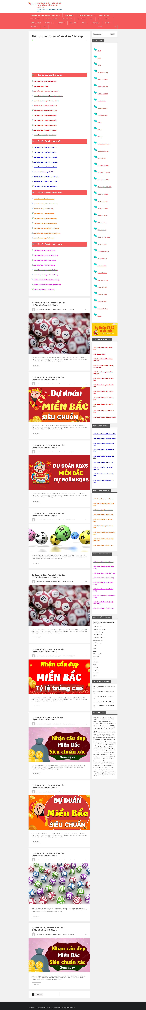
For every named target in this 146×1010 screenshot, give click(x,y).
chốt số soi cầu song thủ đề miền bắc (45, 110)
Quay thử (33, 26)
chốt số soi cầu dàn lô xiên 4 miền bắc (45, 167)
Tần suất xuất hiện (103, 251)
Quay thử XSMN (102, 294)
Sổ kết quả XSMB (103, 79)
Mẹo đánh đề (112, 737)
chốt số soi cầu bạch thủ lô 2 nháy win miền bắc (48, 96)
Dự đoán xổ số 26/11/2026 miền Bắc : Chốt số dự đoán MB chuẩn (48, 576)
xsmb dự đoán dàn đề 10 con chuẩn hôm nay (103, 692)
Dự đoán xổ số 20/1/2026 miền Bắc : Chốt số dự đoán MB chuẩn (48, 854)
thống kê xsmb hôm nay (101, 774)
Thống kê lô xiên (103, 208)
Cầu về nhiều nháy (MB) (104, 187)
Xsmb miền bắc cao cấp (86, 15)
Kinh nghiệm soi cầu (52, 19)
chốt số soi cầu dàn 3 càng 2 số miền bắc (46, 176)
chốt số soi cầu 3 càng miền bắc (44, 172)
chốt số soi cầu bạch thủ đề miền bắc (45, 105)
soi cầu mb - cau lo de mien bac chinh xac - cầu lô (48, 309)
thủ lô (46, 86)
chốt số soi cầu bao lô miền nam (44, 213)
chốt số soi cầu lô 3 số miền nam (44, 238)
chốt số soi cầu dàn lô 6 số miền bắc (45, 147)
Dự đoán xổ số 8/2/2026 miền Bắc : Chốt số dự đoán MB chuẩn (48, 718)
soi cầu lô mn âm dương (102, 756)
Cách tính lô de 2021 (108, 718)
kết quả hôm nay (36, 23)
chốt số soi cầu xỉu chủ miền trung (44, 250)
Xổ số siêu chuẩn (67, 19)
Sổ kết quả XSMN (103, 86)
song (42, 86)
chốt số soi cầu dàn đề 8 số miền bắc (45, 125)
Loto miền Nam (102, 273)
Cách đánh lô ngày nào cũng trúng (102, 719)
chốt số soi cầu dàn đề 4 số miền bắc (45, 115)
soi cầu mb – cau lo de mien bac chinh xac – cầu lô (49, 5)
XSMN (99, 19)
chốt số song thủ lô (99, 354)
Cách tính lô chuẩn (98, 718)
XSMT (107, 19)
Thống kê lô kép (103, 215)
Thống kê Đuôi (102, 230)
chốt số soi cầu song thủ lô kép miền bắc (46, 101)
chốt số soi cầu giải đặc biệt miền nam (45, 204)
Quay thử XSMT (102, 301)
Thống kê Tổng (102, 244)
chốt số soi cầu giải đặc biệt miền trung (46, 255)
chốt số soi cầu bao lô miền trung (44, 265)
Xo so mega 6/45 (103, 108)
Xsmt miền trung (104, 15)
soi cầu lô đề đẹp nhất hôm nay (102, 765)
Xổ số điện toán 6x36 (104, 144)
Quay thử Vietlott (103, 309)
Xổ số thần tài (102, 158)
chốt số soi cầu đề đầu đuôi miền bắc (45, 186)
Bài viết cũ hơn (38, 994)
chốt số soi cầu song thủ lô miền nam (45, 223)
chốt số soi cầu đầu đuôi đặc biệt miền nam (47, 233)
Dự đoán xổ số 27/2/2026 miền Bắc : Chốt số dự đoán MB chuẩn (48, 650)
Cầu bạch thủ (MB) (103, 165)
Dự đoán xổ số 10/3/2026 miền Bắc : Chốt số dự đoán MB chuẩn (48, 378)
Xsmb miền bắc (69, 15)
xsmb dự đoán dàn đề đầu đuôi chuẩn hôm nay (104, 687)
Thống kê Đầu (102, 223)
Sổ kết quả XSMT (103, 94)
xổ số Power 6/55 (103, 115)
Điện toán (73, 23)
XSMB (91, 19)
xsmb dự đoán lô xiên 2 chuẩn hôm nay (103, 702)
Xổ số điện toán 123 (103, 151)
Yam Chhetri (72, 1007)
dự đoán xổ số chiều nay (109, 734)
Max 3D (100, 122)
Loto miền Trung (103, 280)
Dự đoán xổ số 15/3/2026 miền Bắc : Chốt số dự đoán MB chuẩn (48, 446)
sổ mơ (44, 26)
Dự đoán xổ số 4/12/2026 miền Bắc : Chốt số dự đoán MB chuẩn (48, 514)
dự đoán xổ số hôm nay (108, 735)
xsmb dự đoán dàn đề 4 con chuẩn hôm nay (103, 706)
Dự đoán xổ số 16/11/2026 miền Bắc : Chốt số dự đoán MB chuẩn (48, 304)
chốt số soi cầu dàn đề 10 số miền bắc (45, 130)
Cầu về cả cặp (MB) (103, 180)
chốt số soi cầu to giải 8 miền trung (45, 260)
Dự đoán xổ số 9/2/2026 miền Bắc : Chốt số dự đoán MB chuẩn (48, 929)
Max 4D (100, 129)
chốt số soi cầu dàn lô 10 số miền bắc (45, 181)
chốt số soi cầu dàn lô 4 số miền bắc (45, 135)
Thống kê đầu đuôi (103, 194)
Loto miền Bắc (102, 266)
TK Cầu (84, 23)
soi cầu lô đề (100, 759)
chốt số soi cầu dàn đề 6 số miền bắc (45, 120)
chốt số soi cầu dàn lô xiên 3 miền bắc (45, 162)
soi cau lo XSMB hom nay (106, 751)
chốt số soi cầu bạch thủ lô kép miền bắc (46, 91)
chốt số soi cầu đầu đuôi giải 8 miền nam (46, 228)
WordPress (56, 1007)
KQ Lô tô (107, 23)
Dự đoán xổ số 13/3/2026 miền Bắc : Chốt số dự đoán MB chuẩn (48, 786)
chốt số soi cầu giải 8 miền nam (43, 208)
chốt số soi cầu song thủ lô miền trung (46, 275)
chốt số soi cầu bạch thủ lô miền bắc (45, 81)
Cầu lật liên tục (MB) (104, 172)
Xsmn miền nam (35, 19)
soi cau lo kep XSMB (106, 745)
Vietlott (60, 23)
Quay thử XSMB (102, 287)
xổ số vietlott (102, 101)
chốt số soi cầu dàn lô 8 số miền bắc (45, 152)
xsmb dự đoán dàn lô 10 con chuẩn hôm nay (103, 697)
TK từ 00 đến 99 (102, 258)
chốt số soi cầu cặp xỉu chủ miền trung (46, 270)
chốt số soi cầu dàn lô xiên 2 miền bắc (45, 157)
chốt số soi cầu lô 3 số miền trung (103, 608)
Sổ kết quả (48, 23)
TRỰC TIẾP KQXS (81, 19)
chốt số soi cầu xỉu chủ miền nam (44, 199)
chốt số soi (37, 86)
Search (112, 34)
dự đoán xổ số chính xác (98, 735)
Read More (36, 365)
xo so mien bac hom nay (104, 776)
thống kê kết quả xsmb (106, 770)
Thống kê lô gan (103, 201)
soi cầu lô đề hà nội (101, 761)
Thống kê (95, 23)
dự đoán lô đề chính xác (100, 734)
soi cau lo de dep (101, 741)
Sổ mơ (99, 316)
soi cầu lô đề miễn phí (106, 763)
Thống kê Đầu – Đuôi (104, 237)
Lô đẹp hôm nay (106, 737)
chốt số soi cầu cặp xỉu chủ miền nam (45, 218)
